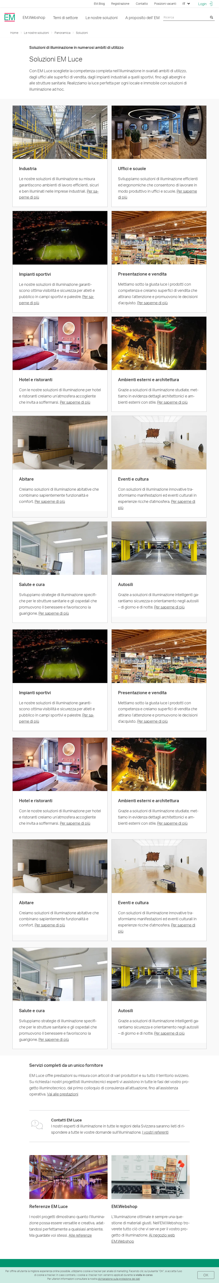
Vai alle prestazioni (62, 1093)
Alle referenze (80, 1235)
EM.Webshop (34, 17)
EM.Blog (99, 3)
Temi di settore (65, 17)
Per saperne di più (152, 302)
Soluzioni (82, 32)
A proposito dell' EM (142, 17)
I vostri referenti (155, 1132)
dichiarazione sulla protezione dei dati (119, 1278)
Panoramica (62, 32)
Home (14, 32)
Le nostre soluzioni (102, 17)
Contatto (142, 3)
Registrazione (120, 3)
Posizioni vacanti (165, 3)
